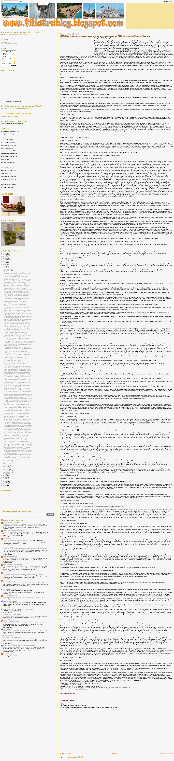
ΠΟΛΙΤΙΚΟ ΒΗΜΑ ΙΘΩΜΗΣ (10, 556)
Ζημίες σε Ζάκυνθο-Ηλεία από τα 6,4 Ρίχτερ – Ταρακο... (17, 417)
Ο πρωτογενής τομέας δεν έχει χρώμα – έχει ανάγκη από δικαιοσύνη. (20, 582)
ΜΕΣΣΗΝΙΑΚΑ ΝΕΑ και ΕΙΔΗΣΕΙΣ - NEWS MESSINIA (18, 609)
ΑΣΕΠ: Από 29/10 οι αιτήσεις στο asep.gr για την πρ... (17, 363)
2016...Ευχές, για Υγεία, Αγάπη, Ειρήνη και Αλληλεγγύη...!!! (17, 647)
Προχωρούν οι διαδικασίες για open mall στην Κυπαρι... (17, 286)
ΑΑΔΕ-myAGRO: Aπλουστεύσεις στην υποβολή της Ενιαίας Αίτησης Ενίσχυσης (22, 524)
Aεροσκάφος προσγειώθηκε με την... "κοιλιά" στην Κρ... (17, 329)
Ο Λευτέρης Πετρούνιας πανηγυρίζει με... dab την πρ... (17, 401)
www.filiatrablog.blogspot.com (12, 522)
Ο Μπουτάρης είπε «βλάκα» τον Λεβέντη (14, 397)
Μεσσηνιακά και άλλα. (9, 589)
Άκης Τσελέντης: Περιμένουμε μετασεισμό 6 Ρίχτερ (16, 416)
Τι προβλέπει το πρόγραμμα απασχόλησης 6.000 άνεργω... (18, 395)
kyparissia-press (8, 653)
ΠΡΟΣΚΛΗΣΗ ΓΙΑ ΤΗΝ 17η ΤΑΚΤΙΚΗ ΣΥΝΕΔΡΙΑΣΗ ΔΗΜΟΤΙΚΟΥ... (20, 341)
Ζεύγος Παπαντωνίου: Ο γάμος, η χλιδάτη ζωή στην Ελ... (18, 445)
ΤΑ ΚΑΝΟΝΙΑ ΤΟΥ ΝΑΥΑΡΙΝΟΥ (12, 614)
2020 (4, 262)
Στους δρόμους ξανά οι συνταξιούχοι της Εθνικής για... (17, 307)
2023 (4, 258)
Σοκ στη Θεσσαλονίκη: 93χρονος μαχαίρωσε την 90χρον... (18, 398)
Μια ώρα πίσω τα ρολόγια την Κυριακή (13, 375)
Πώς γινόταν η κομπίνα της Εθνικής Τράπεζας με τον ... (17, 272)
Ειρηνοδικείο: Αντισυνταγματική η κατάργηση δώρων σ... (17, 305)
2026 (4, 253)
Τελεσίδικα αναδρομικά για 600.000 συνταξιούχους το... (17, 441)
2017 (4, 474)
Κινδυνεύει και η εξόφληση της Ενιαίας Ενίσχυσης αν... (17, 291)
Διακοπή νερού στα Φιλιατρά (11, 345)
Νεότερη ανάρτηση (65, 753)
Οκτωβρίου (7, 270)
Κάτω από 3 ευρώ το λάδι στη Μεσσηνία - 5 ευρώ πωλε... (18, 336)
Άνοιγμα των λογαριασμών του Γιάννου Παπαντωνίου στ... (18, 300)
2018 (4, 266)
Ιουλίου (6, 463)
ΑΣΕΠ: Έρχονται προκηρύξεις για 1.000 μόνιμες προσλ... (18, 432)
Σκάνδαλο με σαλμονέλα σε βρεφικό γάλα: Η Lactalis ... (17, 447)
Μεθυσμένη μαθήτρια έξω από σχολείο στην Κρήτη (16, 328)
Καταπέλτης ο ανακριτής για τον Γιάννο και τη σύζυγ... (17, 453)
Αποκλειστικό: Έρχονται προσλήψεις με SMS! (15, 283)
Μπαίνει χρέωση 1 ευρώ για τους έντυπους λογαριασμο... (18, 333)
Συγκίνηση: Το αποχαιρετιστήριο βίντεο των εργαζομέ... (17, 410)
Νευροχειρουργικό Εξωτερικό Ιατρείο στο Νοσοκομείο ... (17, 457)
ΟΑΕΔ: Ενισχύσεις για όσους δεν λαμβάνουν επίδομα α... (18, 361)
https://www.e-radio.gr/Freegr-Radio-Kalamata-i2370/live (16, 34)
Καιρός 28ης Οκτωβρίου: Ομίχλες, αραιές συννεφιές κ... (17, 369)
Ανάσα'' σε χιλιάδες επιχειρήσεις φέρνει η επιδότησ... (17, 275)
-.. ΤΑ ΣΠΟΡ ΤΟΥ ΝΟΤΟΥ (10, 596)
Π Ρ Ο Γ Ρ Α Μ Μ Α (8, 602)
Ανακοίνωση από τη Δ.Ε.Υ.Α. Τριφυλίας (13, 386)
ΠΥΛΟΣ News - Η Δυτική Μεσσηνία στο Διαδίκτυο (17, 573)
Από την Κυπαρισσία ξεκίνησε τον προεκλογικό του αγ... (18, 426)
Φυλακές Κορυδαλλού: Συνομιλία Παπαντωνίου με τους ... (18, 394)
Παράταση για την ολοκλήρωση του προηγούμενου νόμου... (18, 425)
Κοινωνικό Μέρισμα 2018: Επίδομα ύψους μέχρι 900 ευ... (18, 431)
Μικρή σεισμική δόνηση (9, 303)
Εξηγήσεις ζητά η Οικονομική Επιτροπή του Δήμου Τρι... (17, 292)
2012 (4, 482)
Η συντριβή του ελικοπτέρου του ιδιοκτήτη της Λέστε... (17, 356)
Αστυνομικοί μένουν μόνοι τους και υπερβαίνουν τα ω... (17, 411)
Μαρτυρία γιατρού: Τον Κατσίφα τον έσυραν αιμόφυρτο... (17, 322)
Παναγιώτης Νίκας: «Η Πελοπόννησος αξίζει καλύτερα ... (18, 413)
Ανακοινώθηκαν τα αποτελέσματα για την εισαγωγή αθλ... (18, 294)
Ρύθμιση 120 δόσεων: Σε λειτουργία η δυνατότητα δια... (17, 314)
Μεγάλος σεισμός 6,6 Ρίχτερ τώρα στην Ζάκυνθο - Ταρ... (17, 419)
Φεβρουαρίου (7, 471)
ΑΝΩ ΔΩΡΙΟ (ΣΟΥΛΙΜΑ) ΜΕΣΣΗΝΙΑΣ (13, 530)
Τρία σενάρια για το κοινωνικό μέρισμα (13, 357)
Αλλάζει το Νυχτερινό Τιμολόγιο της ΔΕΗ (14, 317)
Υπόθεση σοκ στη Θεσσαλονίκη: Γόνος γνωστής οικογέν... (18, 389)
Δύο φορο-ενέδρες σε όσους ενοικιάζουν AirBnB (15, 358)
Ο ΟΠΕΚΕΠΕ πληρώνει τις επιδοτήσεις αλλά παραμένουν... (18, 444)
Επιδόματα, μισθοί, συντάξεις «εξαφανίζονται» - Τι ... (16, 332)
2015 (4, 477)
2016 (4, 475)
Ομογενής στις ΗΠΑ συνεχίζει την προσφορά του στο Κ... (18, 428)
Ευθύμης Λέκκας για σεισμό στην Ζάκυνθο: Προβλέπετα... (18, 407)
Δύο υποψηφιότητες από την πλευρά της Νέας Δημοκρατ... (18, 454)
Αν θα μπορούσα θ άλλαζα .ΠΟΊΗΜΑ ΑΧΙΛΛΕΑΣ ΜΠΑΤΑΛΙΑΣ (18, 540)
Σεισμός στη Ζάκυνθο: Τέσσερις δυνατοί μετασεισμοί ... (17, 326)
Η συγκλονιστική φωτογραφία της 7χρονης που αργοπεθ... (18, 348)
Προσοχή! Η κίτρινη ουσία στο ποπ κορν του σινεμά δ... (17, 392)
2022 (4, 259)
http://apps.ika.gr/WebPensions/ (10, 116)
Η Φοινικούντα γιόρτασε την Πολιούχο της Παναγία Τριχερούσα (18, 616)
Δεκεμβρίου (7, 267)
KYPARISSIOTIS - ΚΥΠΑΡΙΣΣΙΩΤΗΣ (13, 565)
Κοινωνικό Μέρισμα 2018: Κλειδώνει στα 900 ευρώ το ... (17, 373)
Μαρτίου (6, 469)
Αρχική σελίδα (115, 753)
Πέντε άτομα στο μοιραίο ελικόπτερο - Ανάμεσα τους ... (17, 347)
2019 (4, 264)
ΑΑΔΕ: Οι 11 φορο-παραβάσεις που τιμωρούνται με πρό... (18, 308)
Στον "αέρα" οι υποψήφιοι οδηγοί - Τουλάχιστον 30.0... (17, 448)
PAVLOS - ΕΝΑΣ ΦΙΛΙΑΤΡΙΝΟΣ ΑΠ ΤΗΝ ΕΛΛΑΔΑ (15, 630)
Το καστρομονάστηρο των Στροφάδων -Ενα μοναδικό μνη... (18, 406)
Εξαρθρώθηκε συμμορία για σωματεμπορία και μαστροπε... (18, 338)
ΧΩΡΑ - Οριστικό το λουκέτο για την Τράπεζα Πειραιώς (16, 622)
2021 (4, 261)
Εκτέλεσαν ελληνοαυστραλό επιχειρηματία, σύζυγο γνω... (18, 273)
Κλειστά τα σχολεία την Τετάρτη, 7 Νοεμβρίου (15, 288)
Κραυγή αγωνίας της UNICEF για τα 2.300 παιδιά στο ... (17, 388)
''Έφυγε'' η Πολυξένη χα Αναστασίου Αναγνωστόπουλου (17, 532)
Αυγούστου (7, 462)
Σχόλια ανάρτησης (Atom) (75, 757)
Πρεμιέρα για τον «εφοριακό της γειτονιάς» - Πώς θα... (17, 439)
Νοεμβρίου (7, 269)
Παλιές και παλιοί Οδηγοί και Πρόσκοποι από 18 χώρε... (17, 381)
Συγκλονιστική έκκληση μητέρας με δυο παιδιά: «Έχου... (17, 429)
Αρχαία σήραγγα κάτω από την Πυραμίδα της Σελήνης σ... (18, 325)
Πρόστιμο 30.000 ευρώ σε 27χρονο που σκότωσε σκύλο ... (18, 400)
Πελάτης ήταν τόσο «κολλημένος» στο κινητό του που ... (17, 282)
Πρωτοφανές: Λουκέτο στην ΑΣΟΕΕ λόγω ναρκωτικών (17, 451)
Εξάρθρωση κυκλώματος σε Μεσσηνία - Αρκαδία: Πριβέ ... (18, 319)
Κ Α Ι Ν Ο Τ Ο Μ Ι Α (8, 547)
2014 (4, 478)
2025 (4, 255)
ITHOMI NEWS (7, 539)
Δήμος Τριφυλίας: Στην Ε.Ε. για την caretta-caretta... (16, 320)
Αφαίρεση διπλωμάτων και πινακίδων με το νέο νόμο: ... (17, 422)
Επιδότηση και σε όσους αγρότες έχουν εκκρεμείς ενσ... (17, 420)
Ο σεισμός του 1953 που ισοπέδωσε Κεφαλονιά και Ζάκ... (18, 403)
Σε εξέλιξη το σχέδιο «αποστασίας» (12, 360)
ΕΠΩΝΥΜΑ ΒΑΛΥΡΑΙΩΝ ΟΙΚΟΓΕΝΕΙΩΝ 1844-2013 (16, 558)
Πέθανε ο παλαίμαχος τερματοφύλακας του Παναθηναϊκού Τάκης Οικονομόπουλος (23, 597)
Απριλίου (6, 467)
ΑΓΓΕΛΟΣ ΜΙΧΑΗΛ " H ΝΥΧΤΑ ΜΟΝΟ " (13, 639)
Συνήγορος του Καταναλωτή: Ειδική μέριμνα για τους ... (17, 435)
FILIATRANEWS (7, 629)
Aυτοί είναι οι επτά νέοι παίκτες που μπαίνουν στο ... (16, 297)
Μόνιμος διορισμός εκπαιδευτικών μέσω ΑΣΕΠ (15, 438)
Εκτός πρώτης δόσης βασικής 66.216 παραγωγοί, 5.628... (18, 384)
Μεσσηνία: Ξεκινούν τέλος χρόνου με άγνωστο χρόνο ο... (18, 459)
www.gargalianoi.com (9, 659)
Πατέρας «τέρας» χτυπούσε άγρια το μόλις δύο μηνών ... (17, 278)
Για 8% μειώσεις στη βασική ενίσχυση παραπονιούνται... (17, 385)
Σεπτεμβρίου (7, 460)
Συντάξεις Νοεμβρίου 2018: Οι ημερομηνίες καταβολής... (17, 372)
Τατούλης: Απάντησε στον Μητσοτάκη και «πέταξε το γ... (17, 456)
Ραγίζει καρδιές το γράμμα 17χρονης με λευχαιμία (16, 295)
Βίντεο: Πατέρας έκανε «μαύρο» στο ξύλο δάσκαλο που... (18, 391)
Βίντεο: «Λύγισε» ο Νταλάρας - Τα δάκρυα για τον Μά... (17, 366)
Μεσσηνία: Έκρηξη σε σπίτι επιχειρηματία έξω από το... (17, 339)
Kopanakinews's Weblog (10, 601)
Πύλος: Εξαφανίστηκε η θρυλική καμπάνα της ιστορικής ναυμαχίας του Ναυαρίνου (23, 574)
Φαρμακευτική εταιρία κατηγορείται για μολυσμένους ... (17, 285)
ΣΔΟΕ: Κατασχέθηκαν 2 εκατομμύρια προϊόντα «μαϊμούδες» (18, 450)
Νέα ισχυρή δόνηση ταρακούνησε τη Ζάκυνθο (15, 301)
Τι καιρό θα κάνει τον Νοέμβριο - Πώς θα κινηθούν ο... (17, 351)
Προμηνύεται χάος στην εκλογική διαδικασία (14, 437)
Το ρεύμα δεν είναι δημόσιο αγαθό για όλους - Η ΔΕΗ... (17, 280)
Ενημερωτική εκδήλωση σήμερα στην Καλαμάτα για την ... (18, 335)
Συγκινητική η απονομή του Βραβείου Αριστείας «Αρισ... (17, 382)
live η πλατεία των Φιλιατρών (9, 43)
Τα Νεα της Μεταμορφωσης (11, 621)
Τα (6, 101)
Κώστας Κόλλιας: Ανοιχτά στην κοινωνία (13, 414)
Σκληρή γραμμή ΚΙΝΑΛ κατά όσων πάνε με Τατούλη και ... (18, 376)
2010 (4, 485)
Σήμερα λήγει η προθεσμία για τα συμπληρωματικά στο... (18, 423)
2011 (4, 483)
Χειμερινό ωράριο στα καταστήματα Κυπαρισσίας (15, 378)
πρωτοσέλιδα (10, 101)
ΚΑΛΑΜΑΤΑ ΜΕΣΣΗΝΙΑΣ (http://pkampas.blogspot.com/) (19, 645)
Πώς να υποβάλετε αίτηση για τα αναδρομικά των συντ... (17, 350)
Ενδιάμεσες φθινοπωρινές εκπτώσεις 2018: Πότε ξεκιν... (17, 353)
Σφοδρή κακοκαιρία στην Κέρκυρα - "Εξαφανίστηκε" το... (17, 298)
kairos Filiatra (9, 51)
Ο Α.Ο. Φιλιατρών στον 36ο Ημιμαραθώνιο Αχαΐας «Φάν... (18, 344)
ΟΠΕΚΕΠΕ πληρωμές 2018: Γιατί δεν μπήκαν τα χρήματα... (18, 367)
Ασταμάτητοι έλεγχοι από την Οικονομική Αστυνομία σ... (17, 311)
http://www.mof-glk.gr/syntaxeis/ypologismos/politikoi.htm (16, 108)
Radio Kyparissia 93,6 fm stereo (12, 637)
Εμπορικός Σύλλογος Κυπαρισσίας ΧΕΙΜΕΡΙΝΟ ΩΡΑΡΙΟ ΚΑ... (19, 342)
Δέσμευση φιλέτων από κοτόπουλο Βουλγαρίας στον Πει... (18, 442)
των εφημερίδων (17, 101)
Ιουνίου (6, 465)
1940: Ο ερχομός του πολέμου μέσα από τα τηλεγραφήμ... (18, 370)
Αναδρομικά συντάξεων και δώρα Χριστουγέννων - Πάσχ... (18, 313)
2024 (4, 256)
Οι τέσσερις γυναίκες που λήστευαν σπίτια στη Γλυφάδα (17, 409)
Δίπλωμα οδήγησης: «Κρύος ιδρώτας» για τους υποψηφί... (18, 310)
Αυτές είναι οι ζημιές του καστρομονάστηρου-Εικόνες (16, 404)
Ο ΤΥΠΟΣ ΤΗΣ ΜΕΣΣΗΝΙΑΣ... (11, 655)
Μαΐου (6, 466)
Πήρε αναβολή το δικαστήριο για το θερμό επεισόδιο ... (17, 434)
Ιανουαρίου (7, 472)
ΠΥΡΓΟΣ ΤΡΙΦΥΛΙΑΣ (9, 581)
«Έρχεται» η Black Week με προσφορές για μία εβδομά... (18, 279)
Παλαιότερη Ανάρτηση (166, 753)
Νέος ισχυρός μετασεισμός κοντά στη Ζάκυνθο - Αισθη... (17, 323)
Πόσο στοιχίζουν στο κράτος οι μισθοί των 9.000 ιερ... (17, 276)
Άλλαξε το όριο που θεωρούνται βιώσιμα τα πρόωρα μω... (18, 316)
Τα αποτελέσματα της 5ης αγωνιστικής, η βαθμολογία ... (17, 354)
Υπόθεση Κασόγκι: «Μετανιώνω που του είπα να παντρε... (18, 364)
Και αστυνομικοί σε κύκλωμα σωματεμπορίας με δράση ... (18, 379)
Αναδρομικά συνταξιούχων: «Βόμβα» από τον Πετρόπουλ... (18, 331)
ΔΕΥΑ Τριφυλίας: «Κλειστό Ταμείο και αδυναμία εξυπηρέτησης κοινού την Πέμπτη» (23, 566)
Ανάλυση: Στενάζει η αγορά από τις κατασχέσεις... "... (17, 304)
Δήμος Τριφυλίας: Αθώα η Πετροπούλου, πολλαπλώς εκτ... (18, 289)
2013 (4, 480)
